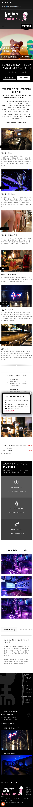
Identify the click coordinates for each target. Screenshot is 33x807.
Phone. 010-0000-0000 (7, 714)
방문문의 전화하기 (23, 78)
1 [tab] (13, 434)
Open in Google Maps (8, 723)
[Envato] (10, 2)
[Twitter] (5, 2)
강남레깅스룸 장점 (8, 629)
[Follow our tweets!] (11, 782)
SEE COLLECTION (26, 57)
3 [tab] (20, 434)
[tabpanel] (16, 45)
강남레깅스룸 (19, 802)
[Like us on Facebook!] (8, 782)
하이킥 (26, 26)
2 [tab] (16, 434)
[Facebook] (2, 2)
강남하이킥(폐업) (9, 78)
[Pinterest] (8, 2)
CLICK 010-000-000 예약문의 (11, 6)
